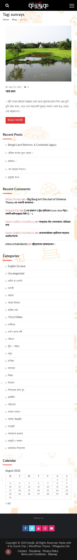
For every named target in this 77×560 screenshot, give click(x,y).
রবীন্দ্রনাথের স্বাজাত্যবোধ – (44, 244)
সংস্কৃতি (11, 426)
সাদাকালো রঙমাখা (15, 433)
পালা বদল (10, 91)
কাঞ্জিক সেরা (13, 310)
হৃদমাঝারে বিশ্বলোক (16, 448)
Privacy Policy (50, 551)
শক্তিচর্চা (12, 404)
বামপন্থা (11, 368)
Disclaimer (35, 551)
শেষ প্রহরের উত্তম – (17, 169)
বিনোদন (11, 382)
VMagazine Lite (61, 546)
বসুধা (10, 353)
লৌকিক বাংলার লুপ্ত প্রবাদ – (20, 153)
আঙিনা (11, 295)
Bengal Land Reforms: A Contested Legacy (32, 145)
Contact (22, 551)
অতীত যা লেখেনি (15, 281)
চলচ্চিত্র (11, 324)
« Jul (7, 503)
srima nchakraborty (16, 244)
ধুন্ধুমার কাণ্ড (13, 177)
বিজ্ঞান (10, 375)
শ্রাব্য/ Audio (14, 419)
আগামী (11, 288)
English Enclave (16, 266)
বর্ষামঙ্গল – (12, 161)
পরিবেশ (11, 339)
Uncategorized (16, 273)
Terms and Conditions (33, 554)
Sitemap (52, 554)
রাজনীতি (11, 397)
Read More (15, 120)
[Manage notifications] (8, 552)
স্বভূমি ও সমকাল (15, 441)
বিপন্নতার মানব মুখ (16, 390)
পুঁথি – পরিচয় (13, 346)
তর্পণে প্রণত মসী (15, 332)
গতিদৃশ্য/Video (15, 317)
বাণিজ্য (11, 361)
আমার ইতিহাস (14, 302)
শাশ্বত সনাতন (14, 411)
